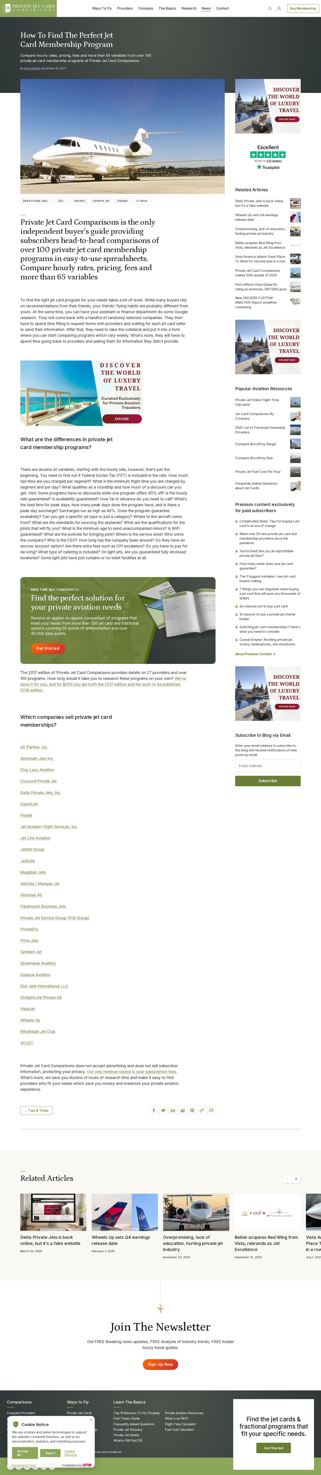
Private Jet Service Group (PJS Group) (55, 918)
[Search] (270, 8)
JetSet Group (32, 849)
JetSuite (27, 861)
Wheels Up (30, 1020)
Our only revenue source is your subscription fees (131, 1071)
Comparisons (19, 1402)
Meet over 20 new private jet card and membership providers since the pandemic (268, 538)
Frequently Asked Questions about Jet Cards (256, 485)
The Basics (167, 8)
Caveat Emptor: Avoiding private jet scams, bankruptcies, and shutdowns (267, 642)
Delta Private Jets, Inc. (40, 792)
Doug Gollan (32, 68)
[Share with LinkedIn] (173, 1110)
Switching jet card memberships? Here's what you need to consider (270, 629)
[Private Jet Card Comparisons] (28, 8)
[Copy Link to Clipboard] (202, 1110)
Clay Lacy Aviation (37, 769)
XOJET (26, 1043)
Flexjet (26, 815)
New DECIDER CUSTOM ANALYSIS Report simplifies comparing (256, 302)
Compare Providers (21, 1413)
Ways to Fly (78, 1402)
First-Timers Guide (127, 1418)
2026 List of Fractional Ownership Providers (260, 430)
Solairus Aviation (35, 975)
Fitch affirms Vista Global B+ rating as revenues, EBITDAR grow (261, 286)
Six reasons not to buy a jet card (264, 606)
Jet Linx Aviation (35, 838)
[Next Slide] (296, 1179)
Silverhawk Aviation (38, 963)
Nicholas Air (31, 895)
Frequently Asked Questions (134, 1424)
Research (189, 8)
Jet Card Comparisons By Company (254, 416)
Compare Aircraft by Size (254, 458)
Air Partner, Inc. (34, 747)
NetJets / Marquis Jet (39, 883)
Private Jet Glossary (128, 1429)
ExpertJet (29, 804)
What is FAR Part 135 (128, 1440)
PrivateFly (29, 929)
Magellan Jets (33, 872)
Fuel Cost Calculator (179, 1429)
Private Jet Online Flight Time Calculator (257, 402)
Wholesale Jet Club (37, 1031)
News (206, 8)
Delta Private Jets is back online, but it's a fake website (259, 203)
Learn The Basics (130, 1402)
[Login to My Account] (279, 8)
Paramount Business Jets (43, 906)
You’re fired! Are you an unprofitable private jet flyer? (266, 553)
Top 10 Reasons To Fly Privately (137, 1413)
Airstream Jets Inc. (37, 758)
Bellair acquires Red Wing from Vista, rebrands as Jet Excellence (260, 245)
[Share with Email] (211, 1110)
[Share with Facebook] (154, 1110)
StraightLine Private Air (41, 997)
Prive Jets (29, 940)
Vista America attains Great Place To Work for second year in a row (260, 259)
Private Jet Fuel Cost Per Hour (258, 472)
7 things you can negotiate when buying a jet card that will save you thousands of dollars (270, 593)
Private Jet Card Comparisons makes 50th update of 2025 (257, 272)
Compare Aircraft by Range (255, 444)
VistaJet (27, 1009)
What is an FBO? (176, 1418)
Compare (145, 8)
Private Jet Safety (126, 1435)
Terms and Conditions (107, 1452)
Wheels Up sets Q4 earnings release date (256, 217)
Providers (125, 8)
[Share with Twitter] (163, 1110)
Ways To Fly (102, 8)
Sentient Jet (31, 952)
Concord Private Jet (38, 781)
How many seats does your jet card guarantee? (266, 566)
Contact (222, 8)
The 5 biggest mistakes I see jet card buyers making (267, 578)
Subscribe (268, 781)
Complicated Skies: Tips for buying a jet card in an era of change (269, 523)
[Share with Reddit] (182, 1110)
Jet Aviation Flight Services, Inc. (49, 826)
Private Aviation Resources (184, 1413)
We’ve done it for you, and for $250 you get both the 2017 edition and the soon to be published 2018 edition (103, 684)
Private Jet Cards (79, 1413)
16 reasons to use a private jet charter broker (268, 616)
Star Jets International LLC (44, 986)
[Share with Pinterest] (192, 1110)
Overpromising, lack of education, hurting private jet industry (260, 231)
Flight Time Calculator (180, 1424)
